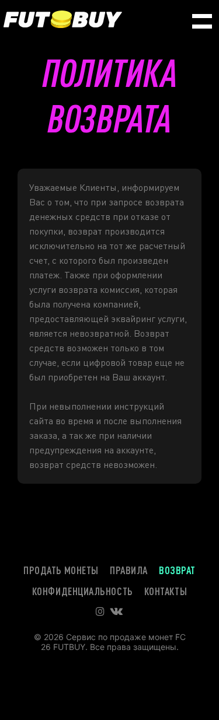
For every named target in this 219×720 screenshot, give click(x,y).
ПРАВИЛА (129, 570)
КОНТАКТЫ (165, 591)
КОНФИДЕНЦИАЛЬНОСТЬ (82, 591)
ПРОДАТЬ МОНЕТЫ (61, 570)
